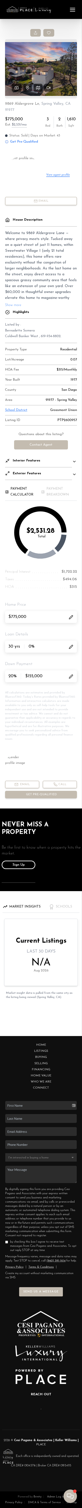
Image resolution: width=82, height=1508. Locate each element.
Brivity (37, 1496)
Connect (41, 1087)
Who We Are (41, 1081)
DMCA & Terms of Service (44, 1502)
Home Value (41, 1075)
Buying (41, 1057)
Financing (41, 1069)
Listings (41, 1051)
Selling (41, 1063)
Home (41, 1045)
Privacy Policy (14, 1267)
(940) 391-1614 (56, 1260)
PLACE (41, 1444)
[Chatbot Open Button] (70, 1496)
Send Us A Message (41, 1291)
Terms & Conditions (41, 1267)
